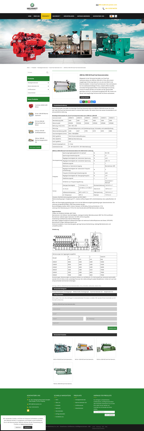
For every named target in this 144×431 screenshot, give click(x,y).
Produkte (45, 16)
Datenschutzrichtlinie (27, 424)
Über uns (37, 16)
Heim (29, 16)
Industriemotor (31, 93)
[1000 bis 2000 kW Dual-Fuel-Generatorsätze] (106, 347)
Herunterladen (69, 16)
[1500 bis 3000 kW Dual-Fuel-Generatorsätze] (63, 371)
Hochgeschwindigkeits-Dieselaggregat (62, 291)
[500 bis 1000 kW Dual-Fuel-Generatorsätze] (84, 347)
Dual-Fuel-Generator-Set (56, 67)
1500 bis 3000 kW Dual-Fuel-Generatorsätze (63, 383)
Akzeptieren (28, 427)
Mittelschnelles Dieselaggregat (81, 291)
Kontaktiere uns (98, 16)
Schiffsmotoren (31, 89)
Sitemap (98, 426)
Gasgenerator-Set (108, 291)
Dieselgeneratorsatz (43, 67)
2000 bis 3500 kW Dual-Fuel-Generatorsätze (75, 67)
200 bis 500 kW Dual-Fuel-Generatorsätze (63, 359)
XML (106, 426)
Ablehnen (18, 427)
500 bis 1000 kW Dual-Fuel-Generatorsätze (85, 359)
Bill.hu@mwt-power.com (108, 5)
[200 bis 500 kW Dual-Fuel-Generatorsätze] (63, 347)
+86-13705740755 (111, 8)
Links (93, 426)
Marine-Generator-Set (33, 86)
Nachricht (56, 16)
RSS (103, 426)
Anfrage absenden (83, 16)
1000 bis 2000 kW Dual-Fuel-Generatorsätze (106, 359)
